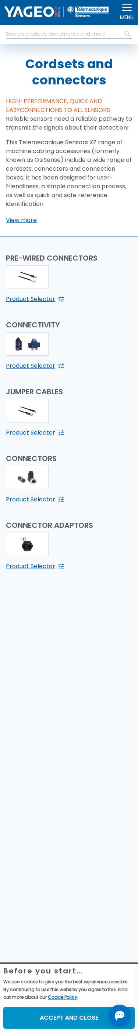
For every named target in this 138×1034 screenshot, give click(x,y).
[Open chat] (120, 1016)
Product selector (30, 299)
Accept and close (69, 1017)
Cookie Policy (62, 997)
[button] (21, 220)
